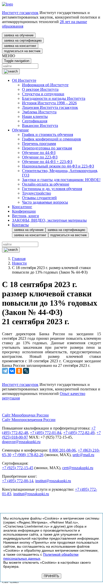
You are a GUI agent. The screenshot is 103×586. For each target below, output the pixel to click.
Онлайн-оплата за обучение (45, 184)
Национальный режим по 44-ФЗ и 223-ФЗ (58, 166)
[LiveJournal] (26, 371)
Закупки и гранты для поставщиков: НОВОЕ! (61, 180)
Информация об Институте (45, 85)
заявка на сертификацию (23, 40)
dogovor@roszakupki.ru (21, 442)
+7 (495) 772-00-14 (17, 481)
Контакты (20, 225)
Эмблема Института (39, 112)
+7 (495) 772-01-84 (45, 433)
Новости (19, 263)
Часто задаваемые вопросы (45, 202)
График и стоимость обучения (47, 134)
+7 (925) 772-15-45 (17, 468)
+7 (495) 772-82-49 (78, 433)
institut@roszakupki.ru (53, 481)
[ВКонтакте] (12, 371)
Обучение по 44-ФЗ (39, 152)
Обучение (20, 130)
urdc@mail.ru (83, 455)
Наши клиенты (35, 116)
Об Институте (24, 80)
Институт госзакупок (20, 13)
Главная (19, 259)
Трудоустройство (36, 193)
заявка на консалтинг (20, 46)
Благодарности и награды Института (53, 98)
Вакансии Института (40, 125)
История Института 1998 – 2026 (49, 103)
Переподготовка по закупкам (47, 148)
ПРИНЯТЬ (51, 576)
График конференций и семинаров (51, 139)
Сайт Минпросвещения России (29, 419)
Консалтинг (22, 207)
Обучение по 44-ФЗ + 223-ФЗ (47, 161)
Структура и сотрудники (43, 94)
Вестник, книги (25, 216)
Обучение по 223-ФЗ (40, 157)
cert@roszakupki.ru (77, 468)
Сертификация (34, 121)
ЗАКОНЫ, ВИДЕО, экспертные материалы (49, 220)
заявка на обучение (19, 35)
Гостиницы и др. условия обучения (52, 189)
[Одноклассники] (19, 371)
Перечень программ (39, 143)
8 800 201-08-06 (62, 450)
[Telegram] (5, 371)
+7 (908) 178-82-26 (28, 455)
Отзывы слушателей (39, 198)
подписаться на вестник (22, 51)
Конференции (24, 211)
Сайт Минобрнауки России (25, 415)
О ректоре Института (40, 89)
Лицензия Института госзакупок (50, 107)
